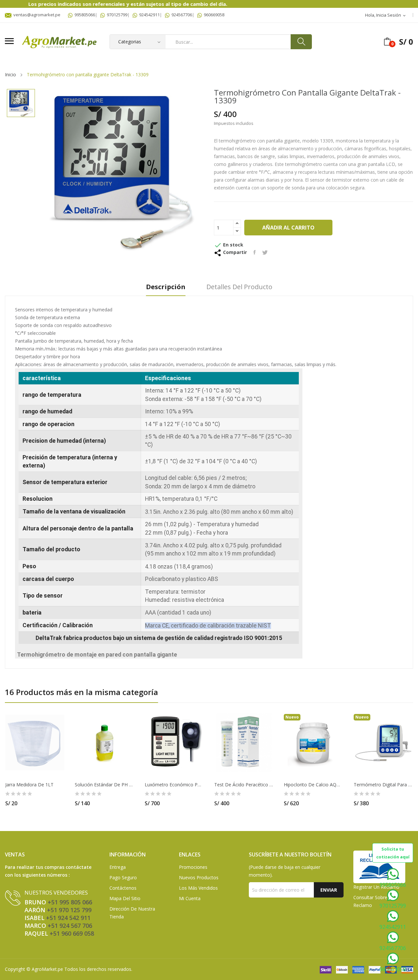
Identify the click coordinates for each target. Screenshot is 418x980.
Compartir (254, 252)
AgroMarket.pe (47, 969)
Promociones (193, 867)
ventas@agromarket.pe (35, 15)
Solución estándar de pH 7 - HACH (104, 785)
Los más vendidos (198, 888)
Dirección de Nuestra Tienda (132, 913)
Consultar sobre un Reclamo (373, 901)
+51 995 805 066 (70, 902)
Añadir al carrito (288, 227)
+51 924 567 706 (70, 925)
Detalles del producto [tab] (239, 287)
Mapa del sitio (124, 898)
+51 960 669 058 (72, 933)
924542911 (148, 15)
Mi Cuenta (190, 898)
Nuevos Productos (198, 877)
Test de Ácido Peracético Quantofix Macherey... (243, 785)
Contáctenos (123, 888)
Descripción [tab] (165, 287)
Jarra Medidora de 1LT (29, 785)
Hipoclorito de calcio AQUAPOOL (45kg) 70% (313, 785)
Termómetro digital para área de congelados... (383, 785)
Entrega (117, 867)
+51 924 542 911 (68, 918)
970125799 (116, 15)
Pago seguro (123, 877)
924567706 (180, 15)
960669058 (213, 15)
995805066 (83, 15)
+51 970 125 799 (69, 910)
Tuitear (265, 252)
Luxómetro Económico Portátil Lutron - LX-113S (174, 785)
